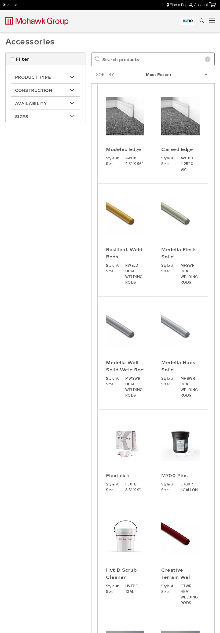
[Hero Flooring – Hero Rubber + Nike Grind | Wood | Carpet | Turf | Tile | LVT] (187, 21)
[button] (45, 76)
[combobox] (152, 59)
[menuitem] (177, 5)
